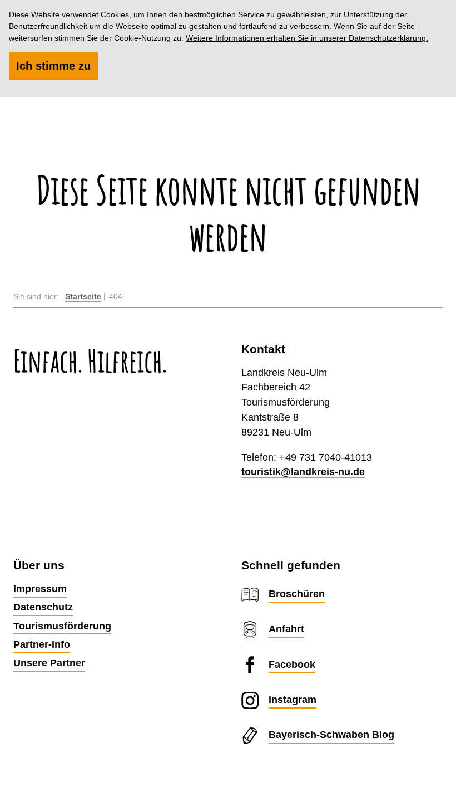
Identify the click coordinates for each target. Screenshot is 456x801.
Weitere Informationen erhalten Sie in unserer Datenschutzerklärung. (307, 37)
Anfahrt (286, 628)
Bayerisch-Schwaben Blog (331, 734)
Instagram (292, 699)
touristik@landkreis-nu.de (303, 471)
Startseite (83, 296)
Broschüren (297, 593)
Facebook (292, 664)
